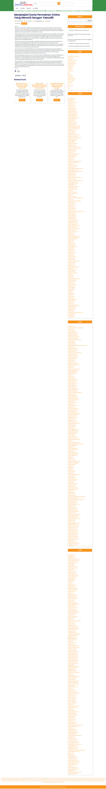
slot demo (70, 76)
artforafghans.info (72, 246)
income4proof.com (72, 577)
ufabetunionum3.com (73, 656)
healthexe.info (71, 249)
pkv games (70, 71)
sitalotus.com (71, 458)
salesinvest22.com (72, 703)
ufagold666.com (72, 713)
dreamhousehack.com (73, 741)
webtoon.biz (71, 404)
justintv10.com (71, 233)
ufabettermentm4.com (73, 526)
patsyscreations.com (73, 575)
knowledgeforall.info (73, 183)
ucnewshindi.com (72, 351)
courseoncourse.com (73, 338)
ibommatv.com (71, 105)
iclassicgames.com (72, 383)
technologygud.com (73, 448)
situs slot (62, 778)
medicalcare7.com (72, 155)
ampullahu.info (71, 258)
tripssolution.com (72, 625)
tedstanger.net (71, 685)
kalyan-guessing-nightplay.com (75, 168)
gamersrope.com (72, 354)
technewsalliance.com (73, 682)
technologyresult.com (73, 603)
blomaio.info (71, 268)
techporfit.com (71, 107)
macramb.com (71, 206)
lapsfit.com (70, 641)
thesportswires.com (73, 405)
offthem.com (71, 104)
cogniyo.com (71, 482)
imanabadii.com (72, 314)
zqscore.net (71, 466)
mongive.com (71, 159)
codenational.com (72, 759)
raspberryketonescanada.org (75, 725)
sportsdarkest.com (72, 402)
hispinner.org (71, 164)
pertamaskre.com (72, 344)
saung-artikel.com (72, 385)
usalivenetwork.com (73, 348)
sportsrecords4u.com (73, 651)
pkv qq (37, 780)
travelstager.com (72, 215)
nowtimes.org (71, 286)
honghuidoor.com (72, 149)
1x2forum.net (71, 556)
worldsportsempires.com (74, 461)
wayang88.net (71, 665)
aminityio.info (71, 253)
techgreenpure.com (73, 610)
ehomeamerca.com (73, 607)
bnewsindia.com (72, 716)
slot (18, 71)
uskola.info (70, 688)
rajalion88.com (71, 565)
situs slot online (50, 778)
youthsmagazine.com (73, 400)
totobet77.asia (71, 520)
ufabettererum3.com (73, 524)
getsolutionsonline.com (73, 162)
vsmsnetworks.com (72, 102)
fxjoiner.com (71, 754)
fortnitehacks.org (72, 280)
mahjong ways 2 (23, 779)
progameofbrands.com (73, 129)
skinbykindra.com (72, 756)
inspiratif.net (71, 101)
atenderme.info (71, 262)
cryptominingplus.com (73, 389)
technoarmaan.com (73, 748)
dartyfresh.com (71, 587)
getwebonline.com (72, 192)
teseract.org (71, 704)
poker (69, 74)
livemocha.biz (71, 289)
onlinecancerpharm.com (74, 439)
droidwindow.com (72, 710)
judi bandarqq (71, 65)
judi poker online (72, 63)
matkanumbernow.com (73, 135)
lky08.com (70, 195)
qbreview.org (71, 130)
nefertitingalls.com (72, 574)
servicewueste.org (72, 132)
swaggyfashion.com (72, 221)
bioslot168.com (71, 770)
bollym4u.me (71, 297)
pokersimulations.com (73, 646)
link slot (70, 69)
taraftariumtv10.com (73, 223)
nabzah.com (71, 158)
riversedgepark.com (73, 568)
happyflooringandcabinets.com (75, 444)
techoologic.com (72, 723)
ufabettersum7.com (73, 527)
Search (80, 17)
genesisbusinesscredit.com (74, 201)
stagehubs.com (71, 554)
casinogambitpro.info (73, 335)
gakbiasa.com (71, 309)
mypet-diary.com (72, 208)
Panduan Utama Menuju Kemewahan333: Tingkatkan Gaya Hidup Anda (80, 40)
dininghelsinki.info (72, 670)
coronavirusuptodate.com (74, 634)
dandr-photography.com (74, 228)
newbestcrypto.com (73, 380)
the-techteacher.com (73, 742)
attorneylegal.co (72, 426)
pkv (69, 72)
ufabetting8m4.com (73, 654)
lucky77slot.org (71, 435)
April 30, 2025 (19, 21)
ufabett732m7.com (72, 707)
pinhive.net (70, 295)
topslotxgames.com (73, 139)
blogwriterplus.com (72, 332)
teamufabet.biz (71, 120)
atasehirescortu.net (72, 422)
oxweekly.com (71, 209)
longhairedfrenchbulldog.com (75, 392)
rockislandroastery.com (73, 762)
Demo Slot (29, 8)
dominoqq (70, 59)
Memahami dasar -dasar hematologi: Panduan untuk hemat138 (22, 86)
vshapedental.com (72, 729)
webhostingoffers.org (73, 604)
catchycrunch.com (72, 571)
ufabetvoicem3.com (73, 662)
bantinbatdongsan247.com (74, 339)
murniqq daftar (74, 779)
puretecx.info (71, 250)
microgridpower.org (73, 489)
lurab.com (70, 766)
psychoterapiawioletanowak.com (76, 499)
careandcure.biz (72, 480)
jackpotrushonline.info (73, 350)
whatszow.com (71, 606)
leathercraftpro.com (73, 488)
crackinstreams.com (73, 635)
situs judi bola (84, 780)
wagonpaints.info (72, 690)
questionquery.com (72, 224)
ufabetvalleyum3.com (73, 539)
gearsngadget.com (72, 638)
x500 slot (57, 778)
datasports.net (71, 420)
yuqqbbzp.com (71, 631)
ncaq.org (70, 582)
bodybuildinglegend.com (74, 226)
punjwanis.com (71, 326)
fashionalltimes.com (73, 745)
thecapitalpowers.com (73, 516)
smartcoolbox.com (72, 508)
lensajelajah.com (72, 579)
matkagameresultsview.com (75, 161)
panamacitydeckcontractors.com (76, 211)
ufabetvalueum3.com (73, 657)
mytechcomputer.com (73, 769)
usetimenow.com (72, 173)
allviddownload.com (72, 123)
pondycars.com (72, 720)
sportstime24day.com (73, 410)
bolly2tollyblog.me (72, 299)
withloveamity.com (72, 597)
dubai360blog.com (72, 433)
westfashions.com (72, 212)
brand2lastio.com (72, 184)
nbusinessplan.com (72, 110)
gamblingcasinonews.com (74, 126)
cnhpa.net (70, 457)
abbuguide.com (71, 601)
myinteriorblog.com (72, 715)
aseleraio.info (71, 467)
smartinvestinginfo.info (73, 681)
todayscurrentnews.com (74, 518)
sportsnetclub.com (72, 379)
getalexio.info (71, 473)
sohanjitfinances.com (73, 510)
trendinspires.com (72, 217)
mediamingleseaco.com (74, 236)
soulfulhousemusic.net (73, 511)
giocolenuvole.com (72, 594)
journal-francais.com (73, 231)
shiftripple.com (71, 505)
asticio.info (70, 469)
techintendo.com (72, 609)
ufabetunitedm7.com (73, 533)
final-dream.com (72, 697)
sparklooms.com (72, 513)
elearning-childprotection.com (75, 180)
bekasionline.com (72, 108)
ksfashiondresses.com (73, 454)
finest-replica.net (72, 698)
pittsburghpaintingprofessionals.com (77, 496)
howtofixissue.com (72, 118)
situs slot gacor (98, 778)
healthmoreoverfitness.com (74, 137)
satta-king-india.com (73, 626)
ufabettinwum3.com (73, 530)
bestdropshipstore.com (73, 612)
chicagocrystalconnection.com (75, 312)
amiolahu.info (71, 255)
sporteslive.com (72, 411)
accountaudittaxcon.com (74, 474)
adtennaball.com (72, 157)
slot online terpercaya (73, 56)
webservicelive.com (72, 773)
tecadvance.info (72, 252)
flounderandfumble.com (74, 676)
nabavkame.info (72, 308)
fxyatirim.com (71, 600)
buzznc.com (71, 753)
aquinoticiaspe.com (72, 391)
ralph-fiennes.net (72, 196)
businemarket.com (72, 395)
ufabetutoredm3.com (73, 536)
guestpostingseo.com (73, 333)
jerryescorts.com (72, 424)
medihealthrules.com (73, 726)
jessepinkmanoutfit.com (74, 364)
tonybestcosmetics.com (74, 751)
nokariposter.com (72, 167)
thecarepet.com (72, 331)
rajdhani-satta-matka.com (74, 177)
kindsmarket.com (72, 204)
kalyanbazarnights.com (73, 146)
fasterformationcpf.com (74, 369)
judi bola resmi (71, 62)
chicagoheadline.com (73, 562)
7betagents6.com (72, 632)
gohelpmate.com (72, 176)
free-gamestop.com (73, 357)
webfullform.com (72, 121)
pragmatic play (15, 779)
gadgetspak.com (72, 637)
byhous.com (71, 303)
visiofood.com (71, 709)
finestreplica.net (72, 675)
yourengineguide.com (73, 732)
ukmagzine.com (72, 360)
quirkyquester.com (72, 502)
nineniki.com (71, 152)
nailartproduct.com (72, 616)
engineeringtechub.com (74, 423)
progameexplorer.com (73, 760)
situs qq (97, 779)
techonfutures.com (72, 722)
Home (17, 8)
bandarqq (70, 68)
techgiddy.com (71, 347)
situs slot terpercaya (39, 778)
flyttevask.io (71, 302)
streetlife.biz (71, 290)
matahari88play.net (73, 397)
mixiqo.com (70, 491)
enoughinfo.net (71, 293)
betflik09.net (71, 581)
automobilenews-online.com (75, 744)
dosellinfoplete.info (72, 270)
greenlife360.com (72, 111)
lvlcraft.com (71, 619)
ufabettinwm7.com (72, 529)
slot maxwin (67, 778)
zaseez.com (71, 569)
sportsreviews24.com (73, 432)
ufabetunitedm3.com (73, 532)
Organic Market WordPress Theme (49, 787)
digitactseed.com (72, 618)
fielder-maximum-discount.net (75, 198)
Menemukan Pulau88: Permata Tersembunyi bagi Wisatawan (79, 35)
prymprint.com (71, 476)
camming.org (71, 563)
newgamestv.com (72, 416)
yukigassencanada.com (73, 628)
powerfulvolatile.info (73, 273)
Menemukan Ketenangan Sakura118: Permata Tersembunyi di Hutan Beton (39, 86)
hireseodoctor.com (72, 640)
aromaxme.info (71, 259)
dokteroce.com (71, 230)
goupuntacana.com (72, 566)
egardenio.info (71, 470)
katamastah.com (72, 464)
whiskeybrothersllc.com (74, 543)
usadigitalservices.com (73, 186)
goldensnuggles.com (73, 370)
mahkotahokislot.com (73, 438)
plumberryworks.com (73, 498)
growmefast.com (72, 436)
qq (68, 84)
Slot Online (22, 8)
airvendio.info (71, 248)
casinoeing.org (71, 287)
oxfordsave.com (72, 382)
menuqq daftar (67, 779)
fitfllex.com (70, 199)
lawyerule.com (71, 234)
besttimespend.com (73, 479)
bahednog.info (71, 341)
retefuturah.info (72, 679)
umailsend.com (71, 366)
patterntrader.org (72, 455)
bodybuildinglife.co (72, 445)
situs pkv (8, 778)
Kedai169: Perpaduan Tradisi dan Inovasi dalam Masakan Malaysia (56, 86)
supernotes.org (71, 460)
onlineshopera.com (72, 585)
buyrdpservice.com (72, 373)
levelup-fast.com (72, 643)
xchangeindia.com (72, 738)
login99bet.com (71, 557)
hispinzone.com (71, 145)
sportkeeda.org (71, 477)
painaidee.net (71, 401)
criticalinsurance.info (73, 165)
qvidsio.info (70, 274)
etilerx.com (70, 673)
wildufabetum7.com (73, 545)
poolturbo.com (71, 243)
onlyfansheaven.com (73, 193)
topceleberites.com (73, 653)
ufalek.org (70, 441)
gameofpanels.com (72, 170)
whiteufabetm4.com (73, 668)
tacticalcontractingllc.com (74, 514)
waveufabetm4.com (73, 663)
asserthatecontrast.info (73, 261)
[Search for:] (45, 3)
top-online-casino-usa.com (74, 148)
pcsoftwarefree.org (72, 590)
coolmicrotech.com (72, 739)
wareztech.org (71, 361)
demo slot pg (71, 79)
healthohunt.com (72, 678)
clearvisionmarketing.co (74, 693)
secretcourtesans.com (73, 559)
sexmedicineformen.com (74, 504)
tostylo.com (71, 376)
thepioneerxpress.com (73, 117)
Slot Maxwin (35, 8)
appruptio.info (71, 317)
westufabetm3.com (72, 542)
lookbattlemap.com (73, 372)
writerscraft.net (72, 179)
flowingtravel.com (72, 151)
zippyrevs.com (71, 133)
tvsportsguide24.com (73, 430)
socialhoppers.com (72, 187)
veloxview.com (71, 540)
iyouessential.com (72, 596)
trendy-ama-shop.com (73, 706)
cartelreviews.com (72, 613)
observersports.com (73, 388)
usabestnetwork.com (73, 363)
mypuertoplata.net (72, 115)
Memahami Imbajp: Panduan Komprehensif (79, 30)
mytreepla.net (71, 644)
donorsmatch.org (72, 284)
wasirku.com (71, 240)
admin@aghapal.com (39, 21)
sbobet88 (90, 780)
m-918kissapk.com (72, 306)
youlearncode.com (72, 599)
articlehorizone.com (73, 629)
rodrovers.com (71, 623)
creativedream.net (72, 189)
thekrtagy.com (71, 737)
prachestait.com (72, 245)
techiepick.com (71, 717)
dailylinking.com (72, 591)
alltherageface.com (73, 757)
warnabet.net (71, 296)
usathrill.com (71, 728)
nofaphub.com (71, 572)
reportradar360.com (73, 220)
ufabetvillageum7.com (73, 660)
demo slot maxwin (72, 60)
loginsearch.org (71, 281)
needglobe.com (72, 492)
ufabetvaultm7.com (73, 659)
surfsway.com (71, 615)
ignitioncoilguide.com (73, 767)
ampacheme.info (72, 256)
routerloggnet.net (72, 140)
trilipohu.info (71, 315)
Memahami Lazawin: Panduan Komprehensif (79, 43)
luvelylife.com (71, 205)
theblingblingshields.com (74, 413)
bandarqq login (90, 779)
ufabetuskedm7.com (73, 535)
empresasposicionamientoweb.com (76, 750)
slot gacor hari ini (75, 778)
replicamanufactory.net (74, 647)
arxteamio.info (71, 471)
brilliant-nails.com (72, 227)
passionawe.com (72, 495)
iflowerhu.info (71, 311)
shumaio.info (71, 275)
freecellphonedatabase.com (75, 353)
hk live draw (71, 81)
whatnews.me (71, 695)
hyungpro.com (71, 407)
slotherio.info (71, 277)
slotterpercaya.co (72, 507)
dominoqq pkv (46, 782)
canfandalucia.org (72, 731)
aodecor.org (71, 283)
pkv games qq (26, 780)
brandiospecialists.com (73, 154)
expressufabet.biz (72, 114)
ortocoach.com (71, 493)
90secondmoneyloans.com (74, 621)
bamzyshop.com (72, 719)
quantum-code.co (72, 694)
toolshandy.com (72, 214)
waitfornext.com (72, 691)
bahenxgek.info (71, 342)
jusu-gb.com (71, 329)
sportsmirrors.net (72, 419)
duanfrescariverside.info (74, 672)
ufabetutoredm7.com (73, 538)
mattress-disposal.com (73, 442)
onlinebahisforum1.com (73, 560)
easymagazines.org (72, 483)
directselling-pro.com (73, 763)
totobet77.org (71, 521)
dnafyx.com (71, 593)
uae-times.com (71, 98)
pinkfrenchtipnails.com (73, 414)
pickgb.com (71, 451)
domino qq (70, 57)
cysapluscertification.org (74, 278)
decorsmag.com (72, 124)
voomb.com (71, 427)
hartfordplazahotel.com (74, 305)
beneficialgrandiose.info (73, 267)
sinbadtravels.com (72, 358)
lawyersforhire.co (72, 394)
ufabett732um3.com (73, 687)
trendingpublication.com (74, 523)
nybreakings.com (72, 734)
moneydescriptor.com (73, 398)
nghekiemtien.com (72, 239)
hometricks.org (71, 486)
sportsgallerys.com (72, 417)
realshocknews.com (73, 449)
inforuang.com (71, 202)
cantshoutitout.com (72, 112)
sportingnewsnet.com (73, 408)
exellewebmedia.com (73, 355)
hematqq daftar (83, 779)
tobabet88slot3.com (73, 517)
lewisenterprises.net (73, 588)
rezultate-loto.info (72, 648)
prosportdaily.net (72, 701)
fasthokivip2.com (72, 386)
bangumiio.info (71, 264)
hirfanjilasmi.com (72, 485)
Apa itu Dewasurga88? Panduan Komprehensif (79, 46)
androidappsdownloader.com (75, 171)
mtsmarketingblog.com (73, 237)
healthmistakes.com (73, 452)
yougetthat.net (71, 378)
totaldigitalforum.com (73, 747)
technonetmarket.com (73, 684)
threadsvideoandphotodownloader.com (77, 345)
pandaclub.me (71, 300)
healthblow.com (72, 174)
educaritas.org (71, 578)
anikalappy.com (72, 669)
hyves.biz (70, 292)
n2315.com (70, 190)
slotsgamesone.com (73, 143)
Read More (22, 100)
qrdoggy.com (71, 447)
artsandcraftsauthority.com (74, 772)
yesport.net (71, 375)
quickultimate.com (72, 501)
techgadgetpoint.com (73, 429)
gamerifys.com (71, 99)
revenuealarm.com (72, 764)
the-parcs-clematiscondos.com (76, 328)
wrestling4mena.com (73, 181)
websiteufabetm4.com (73, 666)
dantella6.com (71, 142)
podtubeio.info (71, 271)
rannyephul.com (72, 218)
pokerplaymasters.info (73, 336)
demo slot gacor (72, 78)
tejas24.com (71, 242)
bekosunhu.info (71, 265)
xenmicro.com (71, 584)
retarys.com (71, 367)
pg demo (70, 82)
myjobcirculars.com (72, 136)
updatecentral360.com (73, 463)
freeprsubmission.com (73, 712)
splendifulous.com (72, 650)
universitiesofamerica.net (74, 127)
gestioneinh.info (71, 700)
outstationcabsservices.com (75, 735)
